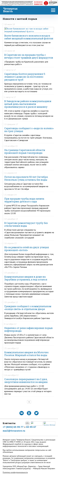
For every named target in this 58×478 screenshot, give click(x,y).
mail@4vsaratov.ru (14, 430)
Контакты (9, 423)
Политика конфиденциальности (15, 472)
